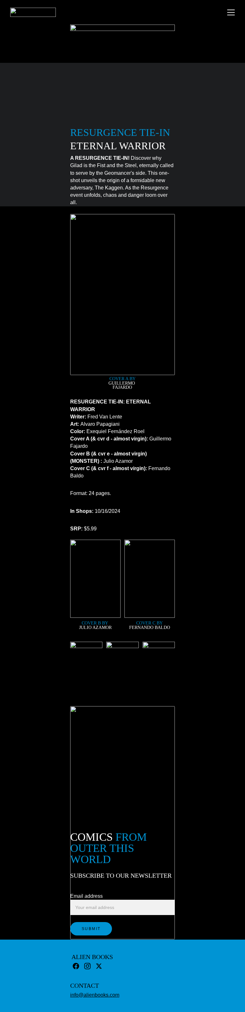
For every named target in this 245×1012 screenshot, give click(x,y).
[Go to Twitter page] (99, 966)
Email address (86, 896)
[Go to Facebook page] (76, 966)
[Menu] (231, 12)
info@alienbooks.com (94, 995)
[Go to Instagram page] (87, 966)
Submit (91, 929)
